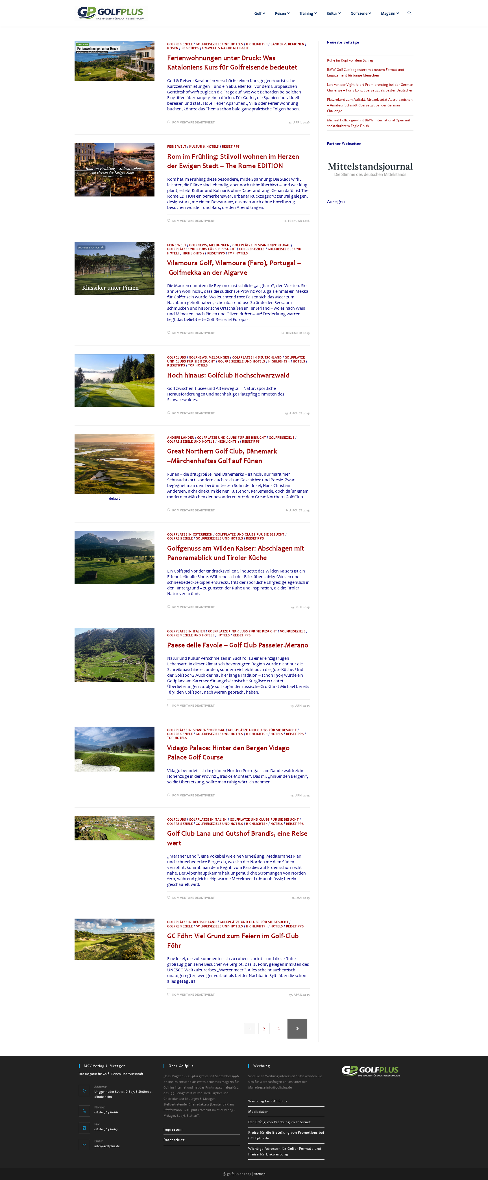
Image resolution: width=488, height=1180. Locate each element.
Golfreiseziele (180, 44)
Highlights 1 (256, 44)
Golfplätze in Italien (186, 631)
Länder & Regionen (287, 44)
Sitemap (259, 1174)
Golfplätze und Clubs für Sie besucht (201, 249)
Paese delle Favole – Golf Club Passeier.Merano (237, 645)
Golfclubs (176, 357)
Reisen (172, 48)
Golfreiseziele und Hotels (219, 44)
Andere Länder (180, 438)
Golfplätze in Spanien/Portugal (261, 245)
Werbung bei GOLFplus (267, 1101)
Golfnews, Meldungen (209, 245)
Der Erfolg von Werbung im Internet (279, 1122)
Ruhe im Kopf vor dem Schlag (350, 60)
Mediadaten (258, 1111)
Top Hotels (238, 253)
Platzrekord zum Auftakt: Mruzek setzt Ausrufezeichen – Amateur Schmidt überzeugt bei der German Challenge (370, 105)
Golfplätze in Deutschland (257, 357)
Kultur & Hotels (204, 147)
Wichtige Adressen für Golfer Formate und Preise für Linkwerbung (284, 1151)
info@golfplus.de (107, 1146)
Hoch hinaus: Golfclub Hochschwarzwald (228, 375)
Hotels (299, 361)
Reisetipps (190, 48)
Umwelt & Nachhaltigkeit (225, 48)
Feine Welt (176, 147)
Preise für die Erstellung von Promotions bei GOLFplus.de (286, 1135)
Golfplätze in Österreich (189, 534)
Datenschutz (174, 1140)
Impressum (173, 1129)
